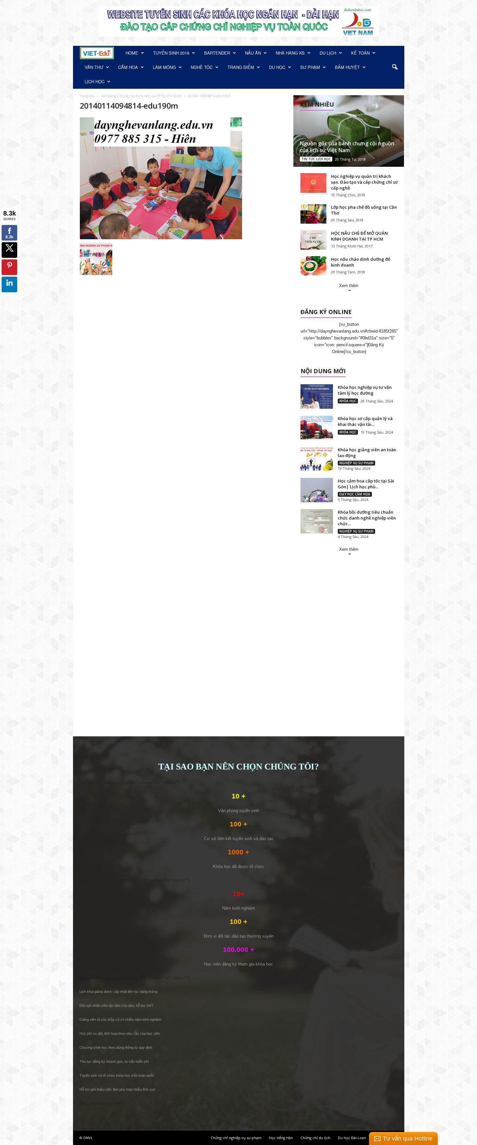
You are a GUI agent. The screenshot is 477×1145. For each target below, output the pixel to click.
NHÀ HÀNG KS (290, 53)
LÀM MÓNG (164, 67)
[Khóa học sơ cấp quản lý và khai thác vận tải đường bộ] (316, 427)
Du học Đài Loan (352, 1137)
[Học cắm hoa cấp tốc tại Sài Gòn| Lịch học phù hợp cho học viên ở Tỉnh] (316, 490)
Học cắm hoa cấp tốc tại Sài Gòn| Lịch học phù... (366, 484)
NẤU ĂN (253, 53)
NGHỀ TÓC (202, 67)
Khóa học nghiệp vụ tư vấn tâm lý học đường (365, 390)
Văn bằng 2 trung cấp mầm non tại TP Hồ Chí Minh (141, 96)
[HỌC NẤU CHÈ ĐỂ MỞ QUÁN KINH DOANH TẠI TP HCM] (313, 240)
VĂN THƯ (94, 67)
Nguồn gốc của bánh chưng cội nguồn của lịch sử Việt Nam (347, 147)
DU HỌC (277, 67)
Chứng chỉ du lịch (315, 1137)
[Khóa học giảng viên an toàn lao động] (316, 459)
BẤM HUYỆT (347, 67)
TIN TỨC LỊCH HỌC (316, 159)
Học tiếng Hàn (281, 1137)
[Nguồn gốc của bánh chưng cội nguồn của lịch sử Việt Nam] (348, 131)
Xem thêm (349, 285)
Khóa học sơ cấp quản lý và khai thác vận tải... (365, 421)
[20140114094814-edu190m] (183, 178)
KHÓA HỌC (347, 401)
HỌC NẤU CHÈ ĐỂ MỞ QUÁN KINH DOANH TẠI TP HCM (359, 236)
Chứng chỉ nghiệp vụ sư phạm (236, 1137)
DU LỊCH (328, 53)
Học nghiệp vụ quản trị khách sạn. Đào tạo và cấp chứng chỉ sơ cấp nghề (364, 182)
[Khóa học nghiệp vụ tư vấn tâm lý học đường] (316, 396)
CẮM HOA (128, 67)
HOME (132, 53)
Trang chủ (87, 96)
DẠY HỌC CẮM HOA (354, 494)
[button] (394, 67)
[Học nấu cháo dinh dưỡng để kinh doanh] (313, 266)
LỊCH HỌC (94, 81)
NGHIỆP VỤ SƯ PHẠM (356, 463)
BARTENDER (217, 53)
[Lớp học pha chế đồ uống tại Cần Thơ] (313, 214)
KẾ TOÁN (360, 53)
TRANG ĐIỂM (240, 67)
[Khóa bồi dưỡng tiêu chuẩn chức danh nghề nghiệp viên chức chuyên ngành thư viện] (316, 521)
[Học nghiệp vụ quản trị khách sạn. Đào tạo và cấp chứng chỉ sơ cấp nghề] (313, 183)
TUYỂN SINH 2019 (171, 53)
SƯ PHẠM (310, 67)
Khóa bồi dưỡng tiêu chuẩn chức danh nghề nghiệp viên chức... (367, 518)
